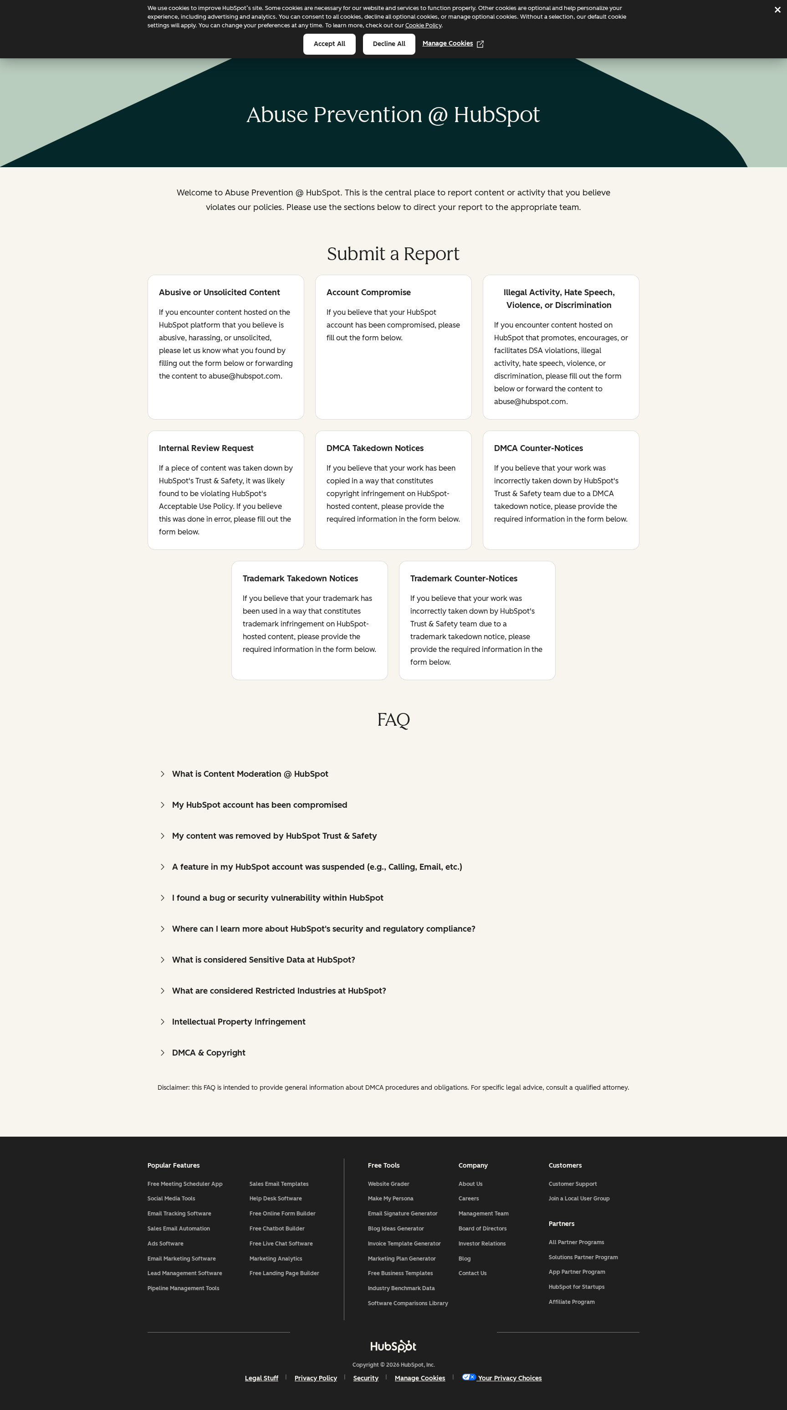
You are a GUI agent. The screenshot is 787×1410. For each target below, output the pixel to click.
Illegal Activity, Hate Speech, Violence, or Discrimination (554, 298)
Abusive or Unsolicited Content (219, 293)
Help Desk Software (276, 1198)
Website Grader (388, 1184)
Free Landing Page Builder (284, 1273)
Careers (469, 1198)
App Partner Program (577, 1272)
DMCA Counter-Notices (538, 449)
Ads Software (166, 1244)
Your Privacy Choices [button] (510, 1378)
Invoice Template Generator (404, 1244)
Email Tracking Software (179, 1213)
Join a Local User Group (579, 1198)
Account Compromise (369, 293)
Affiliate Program (572, 1302)
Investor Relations (482, 1244)
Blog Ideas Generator (396, 1228)
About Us (471, 1184)
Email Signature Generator (403, 1213)
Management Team (484, 1213)
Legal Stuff (261, 1378)
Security (365, 1378)
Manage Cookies (448, 43)
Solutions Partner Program (583, 1257)
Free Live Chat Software (281, 1244)
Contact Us (473, 1273)
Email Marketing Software (182, 1259)
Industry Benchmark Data (401, 1288)
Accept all (329, 44)
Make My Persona (391, 1198)
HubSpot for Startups (577, 1287)
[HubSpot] (393, 1346)
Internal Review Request (206, 449)
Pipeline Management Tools (184, 1288)
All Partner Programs (576, 1242)
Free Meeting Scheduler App (185, 1184)
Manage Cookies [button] (420, 1378)
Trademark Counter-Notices (463, 579)
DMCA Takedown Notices (375, 449)
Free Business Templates (400, 1273)
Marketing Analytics (276, 1259)
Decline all (389, 44)
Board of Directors (483, 1228)
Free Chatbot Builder (277, 1228)
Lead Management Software (185, 1273)
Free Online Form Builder (283, 1213)
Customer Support (573, 1184)
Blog (465, 1259)
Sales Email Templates (279, 1184)
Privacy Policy (316, 1378)
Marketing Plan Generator (402, 1259)
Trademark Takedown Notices (300, 579)
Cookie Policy (423, 25)
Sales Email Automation (179, 1228)
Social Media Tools (171, 1198)
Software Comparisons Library (408, 1303)
